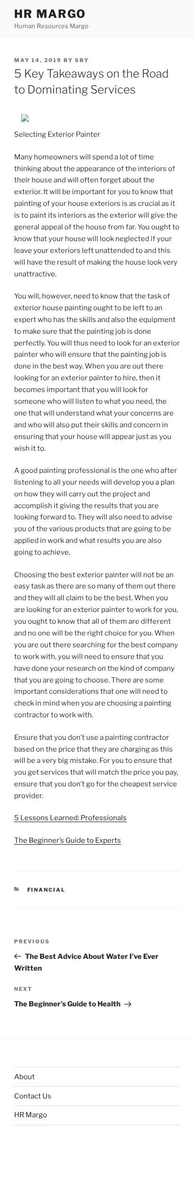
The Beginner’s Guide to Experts (67, 840)
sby (82, 60)
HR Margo (50, 14)
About (24, 1077)
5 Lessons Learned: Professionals (70, 818)
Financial (46, 889)
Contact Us (32, 1096)
